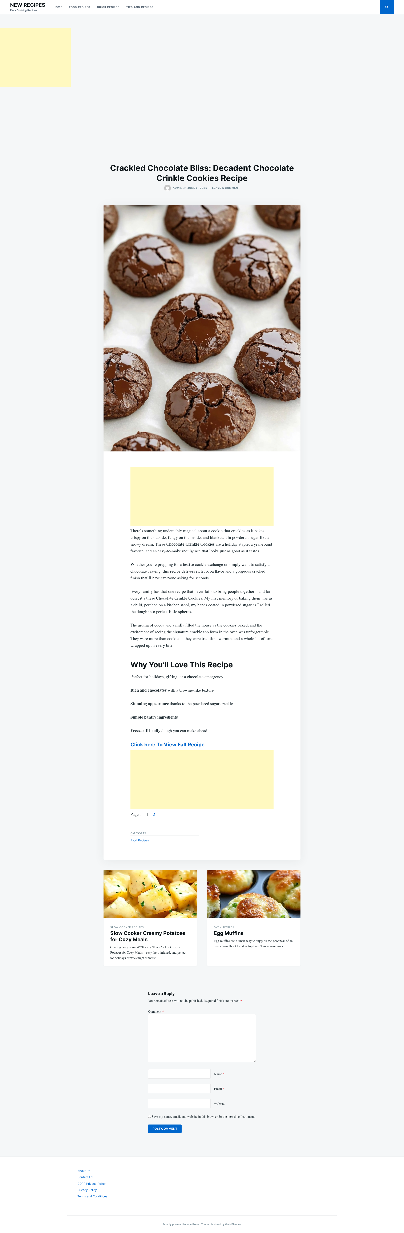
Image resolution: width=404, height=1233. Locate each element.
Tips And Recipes (139, 7)
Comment (156, 1011)
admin (177, 187)
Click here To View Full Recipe (167, 745)
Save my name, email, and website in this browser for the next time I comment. (203, 1116)
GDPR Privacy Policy (91, 1183)
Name (219, 1074)
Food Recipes (79, 7)
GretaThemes (233, 1224)
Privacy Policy (87, 1190)
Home (58, 7)
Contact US (85, 1177)
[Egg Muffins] (253, 894)
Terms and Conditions (92, 1196)
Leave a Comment (226, 187)
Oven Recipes (224, 927)
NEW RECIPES (27, 5)
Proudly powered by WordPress (181, 1224)
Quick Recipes (108, 7)
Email (219, 1088)
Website (219, 1103)
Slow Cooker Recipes (127, 927)
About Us (83, 1171)
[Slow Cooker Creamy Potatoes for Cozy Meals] (150, 894)
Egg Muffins (228, 933)
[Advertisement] (35, 57)
